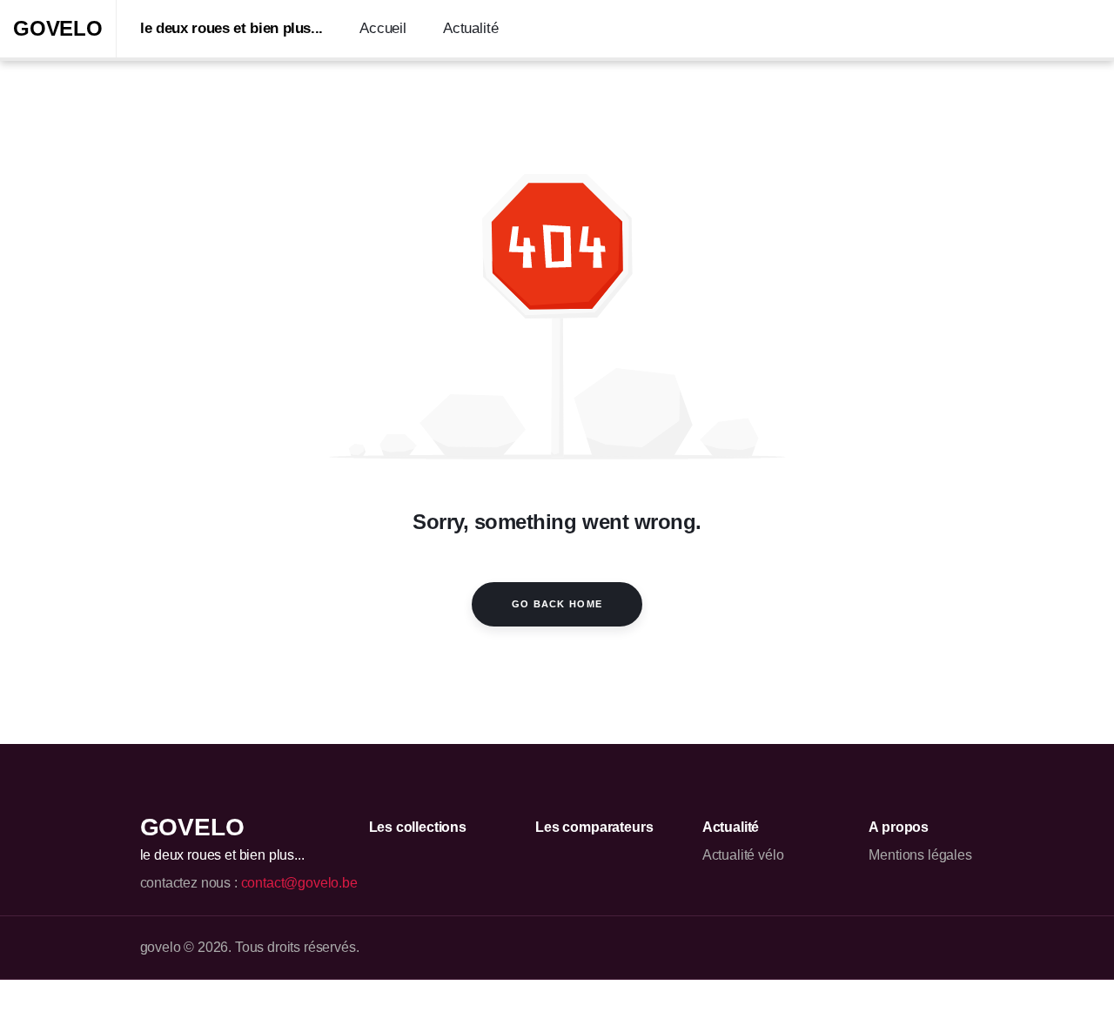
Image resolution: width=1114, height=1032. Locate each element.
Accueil (382, 28)
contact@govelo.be (299, 882)
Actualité (470, 28)
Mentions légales (920, 855)
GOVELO (58, 28)
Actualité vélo (743, 855)
